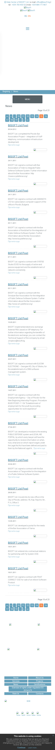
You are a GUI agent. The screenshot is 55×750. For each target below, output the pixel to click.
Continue (21, 748)
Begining (6, 91)
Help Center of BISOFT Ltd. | (18, 2)
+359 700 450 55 (19, 5)
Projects (39, 681)
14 (37, 116)
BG (25, 16)
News (15, 684)
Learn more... (33, 748)
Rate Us (16, 694)
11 (23, 116)
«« (7, 116)
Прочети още (13, 145)
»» (28, 120)
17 (7, 120)
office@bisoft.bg (43, 2)
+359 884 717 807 (39, 5)
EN (29, 16)
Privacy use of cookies (28, 731)
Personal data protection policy (28, 728)
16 (46, 116)
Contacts (40, 694)
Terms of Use (28, 726)
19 (16, 120)
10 (18, 116)
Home (15, 678)
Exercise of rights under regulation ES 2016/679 (28, 689)
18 (12, 120)
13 (32, 116)
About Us (40, 678)
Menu (27, 99)
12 (28, 116)
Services (15, 681)
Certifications (39, 684)
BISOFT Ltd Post (18, 125)
